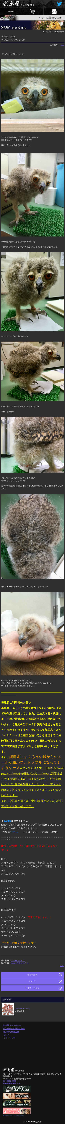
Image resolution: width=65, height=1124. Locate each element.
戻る (62, 966)
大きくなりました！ (20, 963)
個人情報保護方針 (11, 1032)
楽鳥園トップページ (12, 1025)
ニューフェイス (18, 960)
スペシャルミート (22, 1008)
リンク (6, 1035)
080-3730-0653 (9, 1081)
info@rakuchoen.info (11, 1083)
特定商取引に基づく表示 (14, 1028)
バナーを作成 (19, 1115)
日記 (62, 45)
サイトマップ (9, 1038)
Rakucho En (7, 1115)
